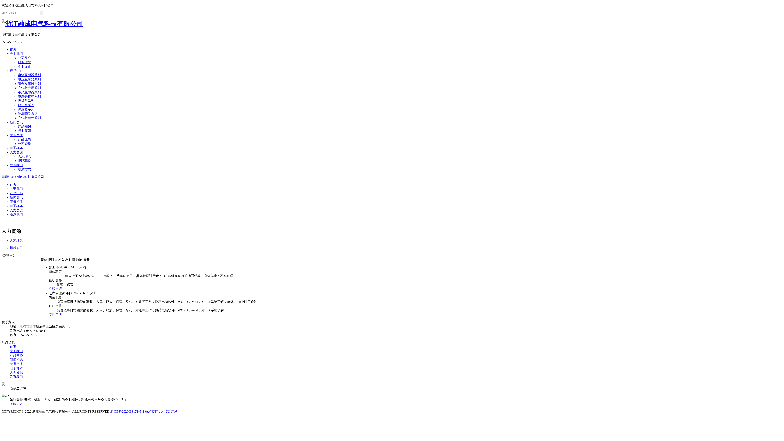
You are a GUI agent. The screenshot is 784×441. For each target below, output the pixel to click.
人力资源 (16, 152)
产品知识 (24, 126)
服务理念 (24, 62)
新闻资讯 (16, 122)
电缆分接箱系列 (29, 96)
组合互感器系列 (29, 83)
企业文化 (24, 66)
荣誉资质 (16, 135)
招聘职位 (24, 161)
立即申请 (55, 289)
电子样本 (16, 148)
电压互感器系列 (29, 79)
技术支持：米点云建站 (161, 411)
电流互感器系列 (29, 75)
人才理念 (24, 156)
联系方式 (24, 169)
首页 (13, 49)
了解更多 (16, 404)
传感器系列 (26, 109)
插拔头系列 (26, 100)
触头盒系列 (26, 105)
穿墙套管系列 (28, 113)
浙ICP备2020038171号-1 (127, 411)
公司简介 (24, 58)
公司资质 (24, 143)
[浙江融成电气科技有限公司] (23, 177)
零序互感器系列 (29, 92)
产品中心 (16, 70)
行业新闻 (24, 131)
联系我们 (16, 165)
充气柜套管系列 (29, 118)
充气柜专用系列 (29, 88)
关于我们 (16, 53)
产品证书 (24, 139)
